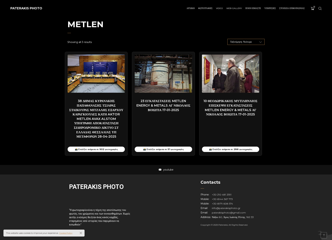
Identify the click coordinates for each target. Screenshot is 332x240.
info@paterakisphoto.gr (226, 208)
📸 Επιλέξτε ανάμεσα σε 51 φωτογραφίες (163, 149)
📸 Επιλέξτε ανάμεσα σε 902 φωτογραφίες (96, 149)
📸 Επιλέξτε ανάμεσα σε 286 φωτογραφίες (230, 149)
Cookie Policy (65, 233)
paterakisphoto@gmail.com (229, 212)
